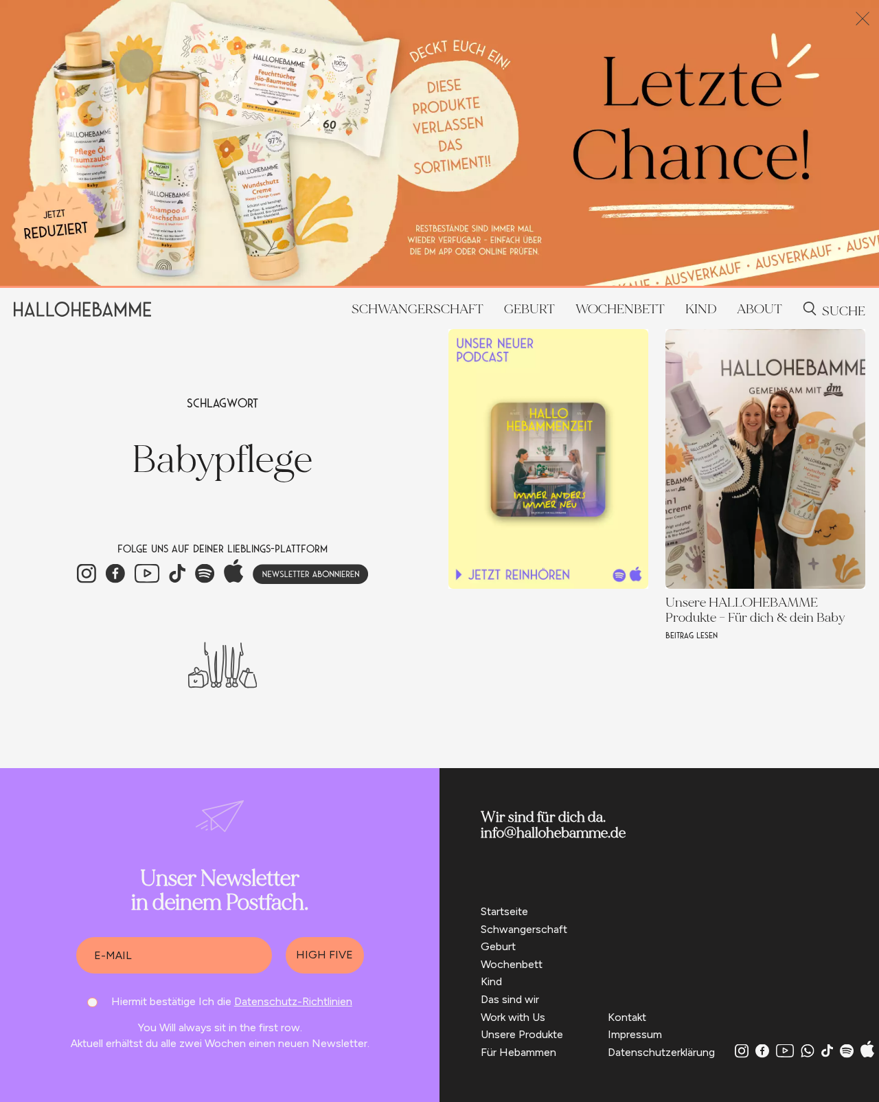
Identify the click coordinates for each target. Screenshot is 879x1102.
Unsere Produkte (522, 1034)
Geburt (529, 309)
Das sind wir (510, 999)
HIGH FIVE (324, 954)
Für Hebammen (518, 1052)
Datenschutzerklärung (661, 1052)
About (759, 309)
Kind (700, 309)
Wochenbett (620, 309)
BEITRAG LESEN (691, 635)
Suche (843, 311)
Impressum (635, 1034)
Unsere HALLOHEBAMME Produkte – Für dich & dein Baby (755, 610)
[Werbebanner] (439, 282)
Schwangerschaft (417, 309)
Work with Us (513, 1017)
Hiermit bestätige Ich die (231, 1001)
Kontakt (627, 1017)
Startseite (504, 911)
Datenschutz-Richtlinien (293, 1001)
